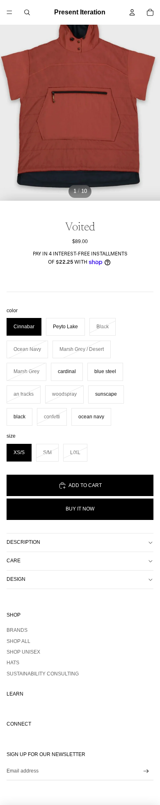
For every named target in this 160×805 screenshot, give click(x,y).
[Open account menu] (132, 12)
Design (16, 579)
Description (23, 542)
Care (14, 561)
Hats (13, 663)
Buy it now (80, 509)
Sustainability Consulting (43, 674)
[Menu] (9, 12)
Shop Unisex (23, 652)
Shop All (18, 641)
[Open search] (27, 12)
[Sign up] (146, 771)
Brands (17, 630)
